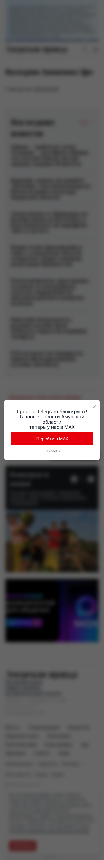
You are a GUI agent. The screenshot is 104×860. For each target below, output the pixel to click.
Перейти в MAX (52, 439)
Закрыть (52, 450)
